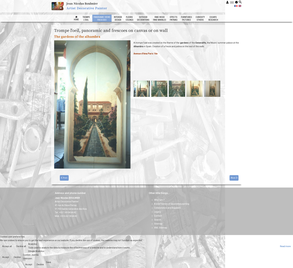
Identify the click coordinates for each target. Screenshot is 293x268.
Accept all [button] (7, 246)
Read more (285, 246)
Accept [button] (5, 257)
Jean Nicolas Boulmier (82, 4)
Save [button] (48, 262)
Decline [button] (17, 257)
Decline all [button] (21, 246)
